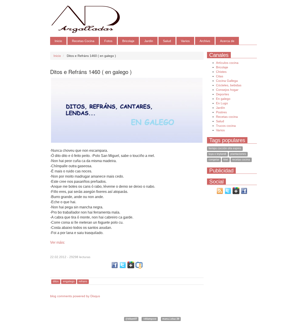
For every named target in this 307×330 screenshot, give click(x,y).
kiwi (225, 159)
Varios (185, 41)
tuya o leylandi (217, 154)
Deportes (222, 94)
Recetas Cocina (83, 41)
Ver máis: (57, 242)
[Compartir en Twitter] (122, 265)
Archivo (205, 41)
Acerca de (227, 41)
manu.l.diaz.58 (170, 318)
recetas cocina (241, 159)
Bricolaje (128, 41)
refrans (83, 281)
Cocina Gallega (227, 80)
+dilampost (149, 318)
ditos (56, 281)
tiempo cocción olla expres (225, 148)
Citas (219, 76)
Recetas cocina (227, 116)
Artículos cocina (227, 63)
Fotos (108, 41)
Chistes (221, 72)
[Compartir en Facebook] (114, 265)
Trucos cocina (226, 125)
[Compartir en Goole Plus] (130, 265)
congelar (214, 159)
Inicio (58, 41)
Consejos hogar (227, 89)
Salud (167, 41)
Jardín (220, 107)
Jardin (148, 41)
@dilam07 (131, 318)
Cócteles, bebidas (228, 85)
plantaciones (238, 154)
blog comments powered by (75, 296)
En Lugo (222, 103)
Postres (221, 112)
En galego (223, 98)
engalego (69, 281)
